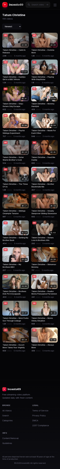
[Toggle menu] (55, 5)
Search (5, 415)
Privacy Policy (39, 415)
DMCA (35, 420)
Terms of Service (40, 410)
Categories (7, 420)
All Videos (7, 410)
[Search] (47, 4)
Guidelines (7, 443)
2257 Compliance (40, 425)
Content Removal (10, 438)
